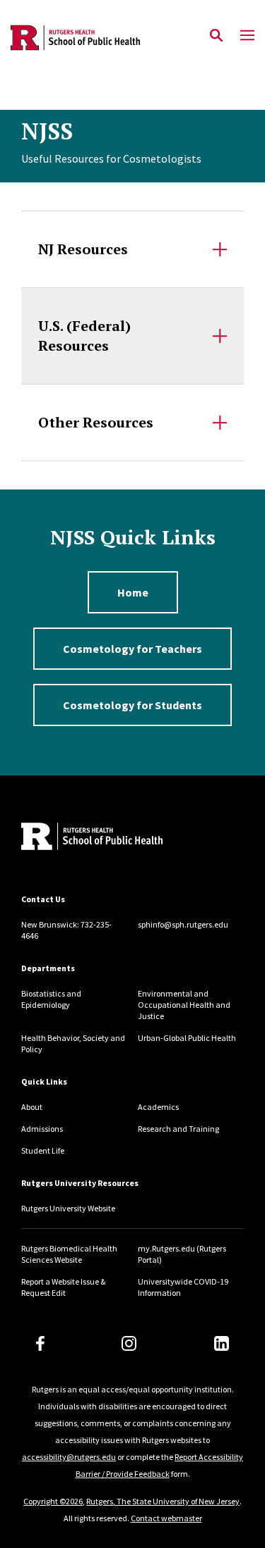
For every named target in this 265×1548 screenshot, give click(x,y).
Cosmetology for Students (132, 705)
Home (132, 592)
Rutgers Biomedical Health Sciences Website (69, 1254)
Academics (158, 1106)
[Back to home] (116, 838)
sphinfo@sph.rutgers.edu (183, 924)
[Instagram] (129, 1343)
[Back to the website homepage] (75, 37)
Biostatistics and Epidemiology (51, 999)
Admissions (42, 1128)
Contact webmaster (166, 1518)
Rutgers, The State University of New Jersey (163, 1501)
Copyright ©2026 (53, 1501)
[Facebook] (40, 1343)
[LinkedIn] (221, 1343)
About (31, 1106)
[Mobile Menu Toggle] (247, 35)
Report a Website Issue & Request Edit (63, 1287)
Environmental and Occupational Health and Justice (184, 1004)
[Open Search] (216, 35)
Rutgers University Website (68, 1208)
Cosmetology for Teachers (132, 649)
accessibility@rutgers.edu (69, 1457)
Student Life (42, 1150)
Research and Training (178, 1128)
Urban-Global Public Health (187, 1037)
